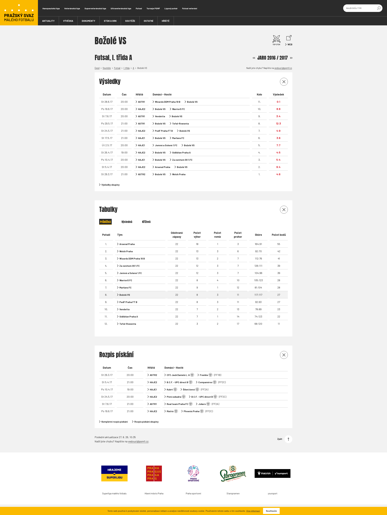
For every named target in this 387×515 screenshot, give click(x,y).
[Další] (291, 58)
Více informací (253, 511)
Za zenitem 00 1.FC (182, 159)
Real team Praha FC (177, 404)
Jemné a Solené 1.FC (166, 145)
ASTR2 (141, 174)
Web (290, 44)
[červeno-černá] (208, 404)
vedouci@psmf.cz (283, 68)
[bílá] (190, 404)
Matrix (170, 411)
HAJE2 (141, 109)
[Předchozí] (254, 58)
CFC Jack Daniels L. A (178, 375)
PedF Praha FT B (164, 130)
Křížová (146, 222)
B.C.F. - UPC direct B (177, 382)
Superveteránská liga (95, 8)
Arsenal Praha (162, 167)
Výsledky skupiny (110, 184)
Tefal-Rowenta (180, 123)
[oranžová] (197, 389)
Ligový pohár (171, 8)
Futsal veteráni (189, 8)
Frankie (204, 375)
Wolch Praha (178, 174)
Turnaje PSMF (153, 8)
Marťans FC (178, 138)
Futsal (139, 8)
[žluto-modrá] (183, 396)
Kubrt (170, 389)
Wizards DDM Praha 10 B (167, 101)
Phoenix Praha (191, 411)
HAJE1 (141, 138)
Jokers (202, 404)
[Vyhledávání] (378, 8)
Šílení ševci (189, 389)
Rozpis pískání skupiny (146, 421)
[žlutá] (190, 382)
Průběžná (105, 222)
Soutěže (107, 68)
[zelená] (214, 382)
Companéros (205, 382)
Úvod (97, 68)
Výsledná (127, 222)
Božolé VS (192, 101)
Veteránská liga (72, 8)
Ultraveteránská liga (121, 8)
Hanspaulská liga (51, 8)
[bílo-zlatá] (210, 375)
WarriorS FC (178, 109)
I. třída (127, 68)
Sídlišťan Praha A (181, 152)
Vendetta (160, 116)
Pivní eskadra (174, 396)
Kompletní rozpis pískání (114, 421)
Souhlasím (271, 511)
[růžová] (192, 375)
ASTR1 (141, 101)
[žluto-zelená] (176, 411)
